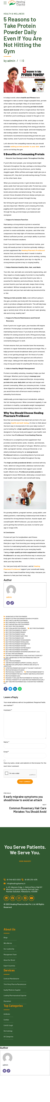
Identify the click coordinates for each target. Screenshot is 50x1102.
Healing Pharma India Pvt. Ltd (22, 904)
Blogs (6, 937)
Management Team (10, 954)
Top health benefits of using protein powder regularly (25, 680)
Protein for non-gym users (15, 670)
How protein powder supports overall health (22, 663)
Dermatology (8, 1031)
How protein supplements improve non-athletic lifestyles (21, 665)
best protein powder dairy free (17, 636)
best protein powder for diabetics (18, 644)
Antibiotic (7, 1014)
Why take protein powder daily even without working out (23, 682)
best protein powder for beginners (18, 640)
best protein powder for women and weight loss (23, 651)
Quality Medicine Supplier (12, 990)
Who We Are (8, 943)
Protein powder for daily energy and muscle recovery (25, 674)
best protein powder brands (16, 632)
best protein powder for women (17, 650)
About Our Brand (9, 960)
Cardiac (6, 1020)
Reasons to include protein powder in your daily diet (24, 678)
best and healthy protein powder (17, 622)
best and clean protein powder (17, 620)
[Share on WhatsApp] (20, 689)
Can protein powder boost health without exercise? (24, 655)
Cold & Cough (8, 1025)
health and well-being (20, 423)
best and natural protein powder (17, 624)
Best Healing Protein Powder (16, 628)
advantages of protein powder (16, 616)
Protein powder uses (13, 676)
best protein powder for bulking (17, 642)
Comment (8, 710)
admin (9, 597)
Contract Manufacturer (11, 979)
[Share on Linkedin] (15, 689)
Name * (6, 742)
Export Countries (9, 966)
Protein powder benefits (35, 672)
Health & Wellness (14, 13)
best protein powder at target (16, 630)
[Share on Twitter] (10, 689)
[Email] (8, 603)
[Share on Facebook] (6, 689)
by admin (9, 60)
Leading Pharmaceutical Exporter (15, 995)
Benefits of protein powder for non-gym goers (22, 618)
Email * (6, 752)
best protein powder (37, 628)
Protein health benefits (14, 672)
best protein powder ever (15, 638)
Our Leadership (9, 949)
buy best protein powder (14, 653)
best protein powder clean (15, 634)
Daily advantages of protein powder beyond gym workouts (21, 658)
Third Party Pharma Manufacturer (15, 984)
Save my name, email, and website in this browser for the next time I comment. (25, 764)
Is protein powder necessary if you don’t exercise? (24, 668)
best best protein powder (15, 626)
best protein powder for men (16, 646)
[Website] (12, 603)
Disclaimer (7, 1001)
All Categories (8, 1037)
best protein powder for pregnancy (18, 648)
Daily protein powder (13, 661)
